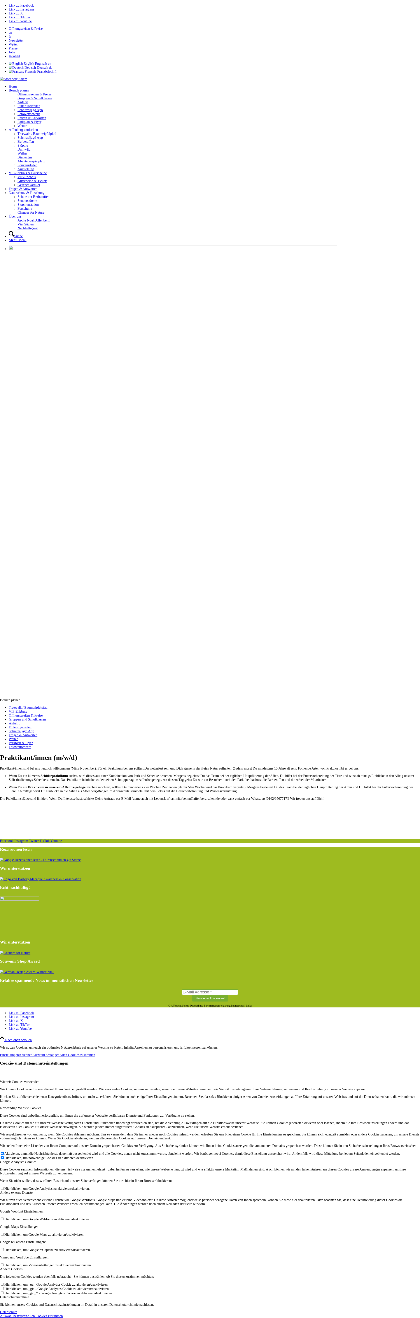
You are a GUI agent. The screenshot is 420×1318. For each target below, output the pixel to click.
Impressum (237, 1005)
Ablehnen (25, 1055)
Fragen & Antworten (23, 735)
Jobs (12, 52)
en (10, 32)
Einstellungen (9, 1055)
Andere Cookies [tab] (11, 1269)
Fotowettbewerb (20, 747)
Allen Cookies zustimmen (77, 1055)
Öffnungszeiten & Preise (26, 28)
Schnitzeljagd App (21, 731)
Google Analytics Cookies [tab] (18, 1162)
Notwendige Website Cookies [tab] (20, 1108)
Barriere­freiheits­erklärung (217, 1005)
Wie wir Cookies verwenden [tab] (19, 1082)
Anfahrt (14, 723)
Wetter (13, 44)
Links (249, 1005)
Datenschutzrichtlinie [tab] (14, 1297)
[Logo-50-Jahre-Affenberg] (13, 79)
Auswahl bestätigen (46, 1055)
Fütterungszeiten (20, 727)
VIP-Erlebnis (18, 711)
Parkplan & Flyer (21, 743)
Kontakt (14, 56)
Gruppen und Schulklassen (27, 719)
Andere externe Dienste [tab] (16, 1192)
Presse (13, 48)
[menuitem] (214, 29)
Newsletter (16, 40)
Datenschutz (196, 1005)
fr (10, 36)
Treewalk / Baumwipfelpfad (28, 707)
